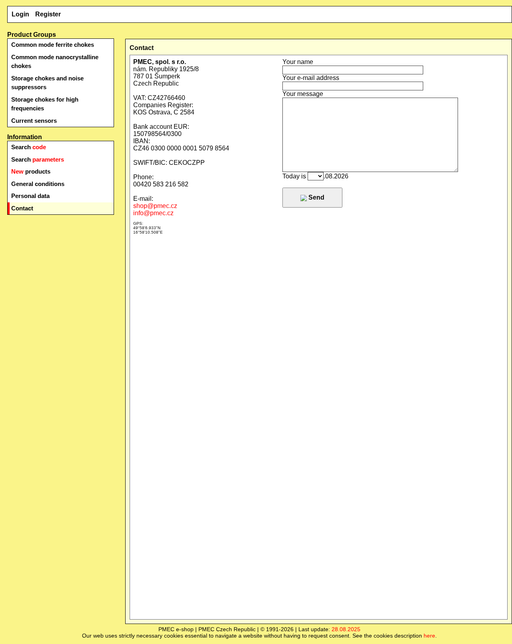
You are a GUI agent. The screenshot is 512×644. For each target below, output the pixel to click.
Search (28, 147)
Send (315, 197)
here (429, 635)
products (30, 171)
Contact (22, 208)
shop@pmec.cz (155, 205)
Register (48, 14)
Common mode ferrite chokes (52, 44)
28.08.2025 (346, 629)
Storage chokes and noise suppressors (47, 83)
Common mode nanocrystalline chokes (54, 62)
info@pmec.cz (153, 213)
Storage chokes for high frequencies (44, 104)
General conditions (37, 183)
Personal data (30, 195)
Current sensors (34, 120)
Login (20, 14)
